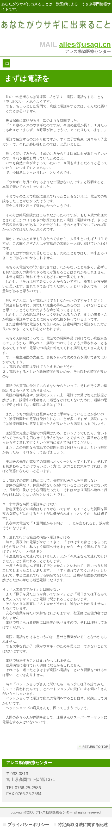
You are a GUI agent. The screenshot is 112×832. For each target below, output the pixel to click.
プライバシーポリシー (28, 824)
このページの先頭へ (93, 746)
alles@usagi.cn (85, 44)
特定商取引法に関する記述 (83, 824)
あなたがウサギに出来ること (56, 25)
